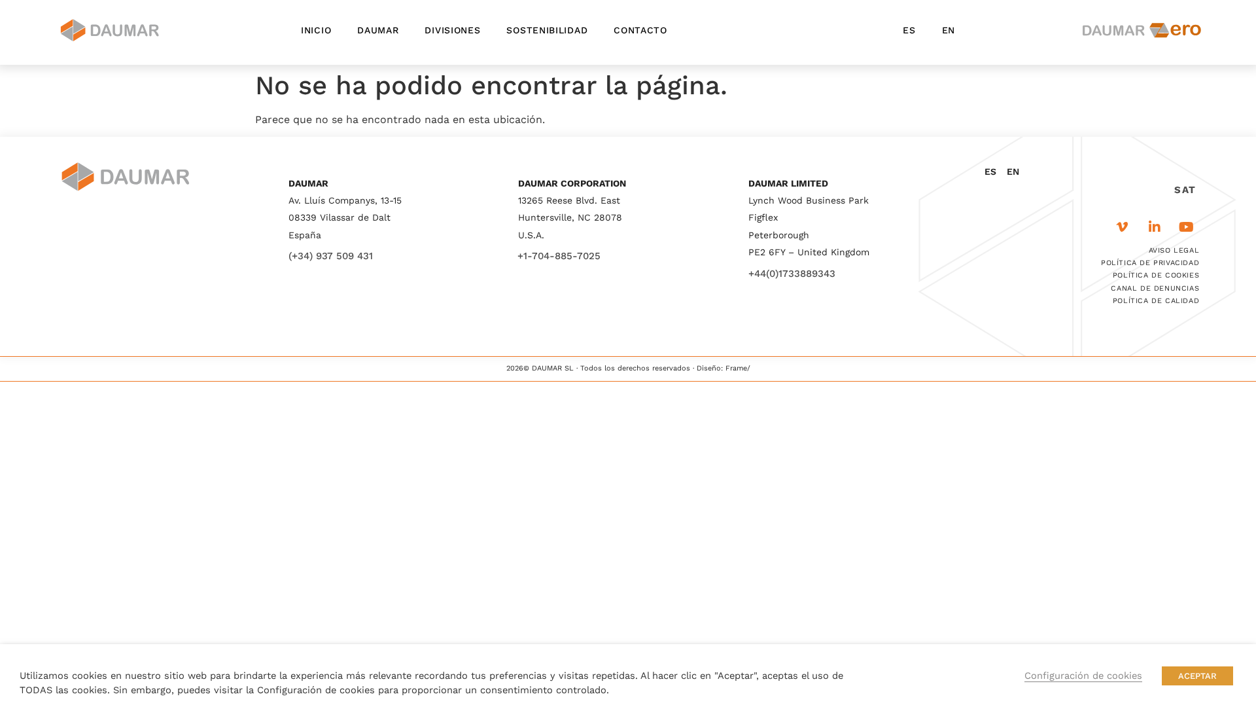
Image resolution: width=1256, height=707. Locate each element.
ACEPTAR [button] (1197, 676)
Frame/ (737, 368)
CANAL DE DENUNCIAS (1155, 288)
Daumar (377, 30)
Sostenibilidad (546, 30)
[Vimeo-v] (1122, 227)
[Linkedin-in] (1154, 227)
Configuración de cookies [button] (1083, 675)
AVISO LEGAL (1174, 250)
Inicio (316, 30)
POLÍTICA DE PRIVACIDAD (1150, 263)
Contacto (640, 30)
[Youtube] (1186, 227)
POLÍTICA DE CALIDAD (1156, 301)
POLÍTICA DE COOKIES (1156, 275)
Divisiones (452, 30)
